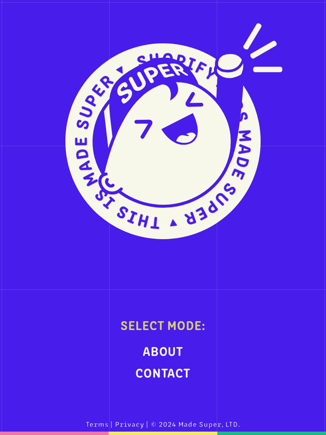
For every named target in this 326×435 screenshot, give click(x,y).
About (163, 350)
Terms (97, 423)
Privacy (129, 423)
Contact (163, 372)
